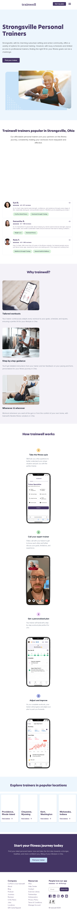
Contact (31, 889)
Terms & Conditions (35, 902)
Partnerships (32, 894)
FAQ (29, 884)
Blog (9, 889)
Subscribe (64, 889)
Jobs (9, 902)
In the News (12, 900)
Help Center (32, 886)
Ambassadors (33, 897)
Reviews (11, 897)
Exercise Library (34, 892)
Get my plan (59, 4)
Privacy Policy (33, 900)
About (10, 886)
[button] (69, 4)
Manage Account (34, 905)
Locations (11, 905)
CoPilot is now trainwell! (16, 884)
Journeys (11, 894)
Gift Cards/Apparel (14, 908)
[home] (29, 4)
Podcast (10, 892)
